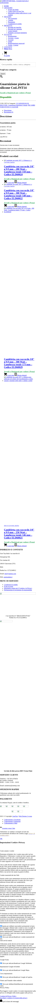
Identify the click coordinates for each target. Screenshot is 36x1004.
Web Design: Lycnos (25, 816)
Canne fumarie (12, 31)
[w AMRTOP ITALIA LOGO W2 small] (18, 2)
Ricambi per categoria (15, 29)
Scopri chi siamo (13, 9)
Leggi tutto (10, 182)
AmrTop (15, 816)
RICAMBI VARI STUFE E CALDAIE (17, 106)
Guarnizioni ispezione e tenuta (17, 105)
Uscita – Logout (13, 45)
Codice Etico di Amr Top (16, 11)
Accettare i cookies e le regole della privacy (13, 998)
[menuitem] (20, 6)
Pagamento (11, 22)
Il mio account (8, 586)
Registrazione (12, 36)
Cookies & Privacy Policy (8, 996)
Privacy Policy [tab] (4, 987)
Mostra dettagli (22, 182)
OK (1, 838)
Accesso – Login (13, 38)
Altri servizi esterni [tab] (6, 940)
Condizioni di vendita (15, 24)
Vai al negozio (12, 18)
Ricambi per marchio (14, 27)
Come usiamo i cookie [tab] (7, 851)
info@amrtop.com (10, 574)
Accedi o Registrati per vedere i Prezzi (15, 93)
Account (10, 40)
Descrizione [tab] (8, 110)
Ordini (10, 41)
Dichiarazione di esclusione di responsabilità (18, 590)
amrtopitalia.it (8, 577)
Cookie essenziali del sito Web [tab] (9, 875)
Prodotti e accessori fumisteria (17, 33)
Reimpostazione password (16, 43)
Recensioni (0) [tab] (8, 112)
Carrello (10, 20)
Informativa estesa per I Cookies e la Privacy (18, 588)
